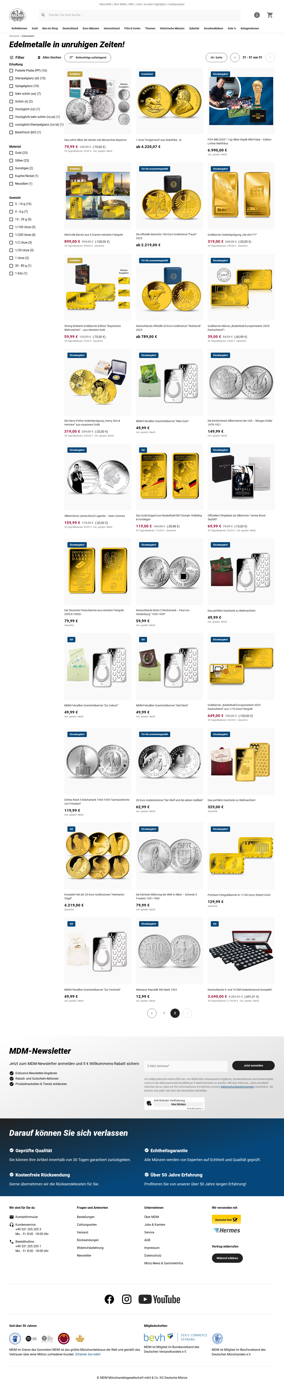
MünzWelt (105, 4)
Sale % (232, 28)
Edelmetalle (28, 36)
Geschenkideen (213, 28)
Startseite (14, 36)
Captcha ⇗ (195, 1108)
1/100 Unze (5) (25, 227)
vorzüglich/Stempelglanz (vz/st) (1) (39, 124)
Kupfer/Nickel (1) (26, 176)
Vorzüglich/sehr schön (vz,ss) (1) (37, 117)
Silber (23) (22, 160)
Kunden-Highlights (155, 4)
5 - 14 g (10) (23, 204)
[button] (43, 15)
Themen (150, 28)
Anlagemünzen (250, 28)
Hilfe (131, 4)
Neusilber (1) (23, 183)
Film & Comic (132, 28)
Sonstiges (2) (24, 168)
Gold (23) (21, 153)
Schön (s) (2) (24, 101)
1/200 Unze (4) (25, 235)
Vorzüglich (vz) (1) (27, 109)
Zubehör (194, 28)
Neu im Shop (50, 28)
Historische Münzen (172, 28)
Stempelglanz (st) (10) (30, 78)
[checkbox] (11, 70)
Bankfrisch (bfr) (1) (28, 132)
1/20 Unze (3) (24, 250)
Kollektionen (19, 28)
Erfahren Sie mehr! (87, 1354)
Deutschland (70, 28)
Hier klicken (178, 1104)
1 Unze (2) (22, 258)
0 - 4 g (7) (21, 211)
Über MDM (120, 4)
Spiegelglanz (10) (27, 86)
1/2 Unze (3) (23, 242)
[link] (17, 15)
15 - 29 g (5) (23, 219)
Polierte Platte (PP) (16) (31, 70)
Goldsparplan (176, 4)
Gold (35, 28)
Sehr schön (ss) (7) (28, 94)
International (112, 28)
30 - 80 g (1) (23, 265)
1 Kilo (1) (21, 273)
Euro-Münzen (91, 28)
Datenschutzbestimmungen (237, 1086)
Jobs (139, 4)
